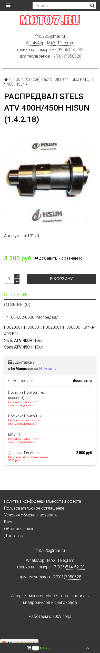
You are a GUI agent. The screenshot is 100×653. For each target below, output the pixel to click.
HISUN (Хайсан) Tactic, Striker (39, 79)
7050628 (73, 56)
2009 (57, 616)
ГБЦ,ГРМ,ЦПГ (81, 79)
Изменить (47, 369)
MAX (51, 43)
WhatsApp (35, 43)
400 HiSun (16, 84)
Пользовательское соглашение (34, 508)
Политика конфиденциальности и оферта (42, 501)
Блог (8, 521)
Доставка (13, 535)
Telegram (65, 43)
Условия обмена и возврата (30, 515)
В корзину (61, 278)
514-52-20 (75, 49)
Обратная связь (19, 528)
